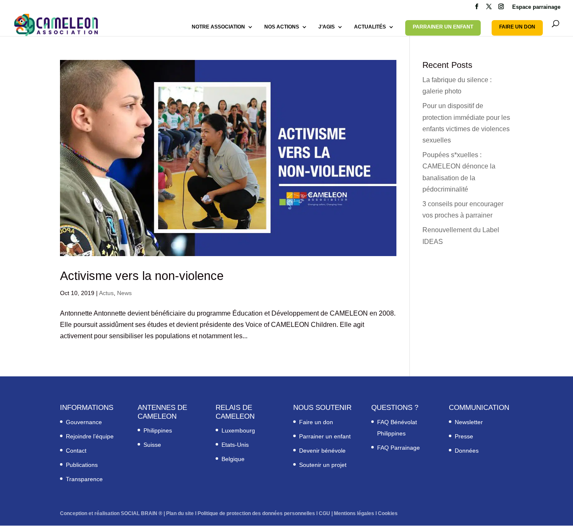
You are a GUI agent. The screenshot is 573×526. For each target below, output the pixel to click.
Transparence (84, 479)
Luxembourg (238, 430)
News (124, 293)
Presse (464, 436)
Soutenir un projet (322, 464)
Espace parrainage (536, 7)
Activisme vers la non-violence (142, 275)
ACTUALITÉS (370, 27)
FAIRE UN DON (517, 27)
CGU (324, 513)
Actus (106, 293)
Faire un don (316, 422)
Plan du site (180, 513)
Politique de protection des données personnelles (256, 513)
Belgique (233, 459)
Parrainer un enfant (325, 436)
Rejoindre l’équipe (90, 436)
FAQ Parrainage (398, 447)
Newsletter (469, 422)
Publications (82, 464)
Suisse (152, 444)
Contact (76, 450)
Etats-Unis (235, 444)
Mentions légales (354, 513)
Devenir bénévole (322, 450)
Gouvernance (84, 422)
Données (467, 450)
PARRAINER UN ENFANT (443, 27)
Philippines (157, 430)
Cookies (388, 513)
